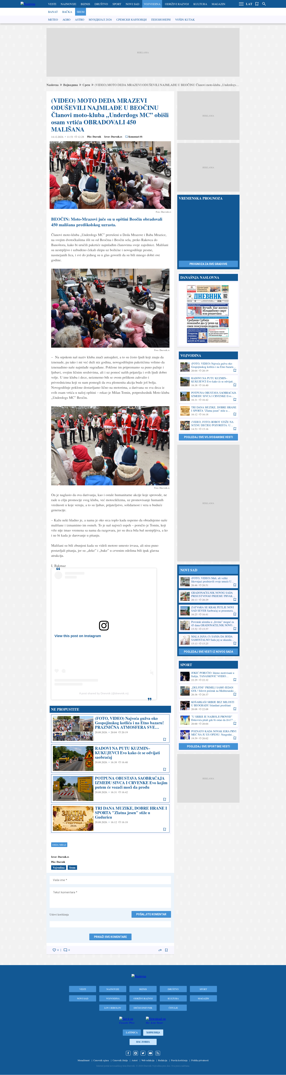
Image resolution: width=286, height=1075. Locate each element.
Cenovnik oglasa (101, 1060)
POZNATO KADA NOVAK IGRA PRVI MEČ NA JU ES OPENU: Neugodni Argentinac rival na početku (208, 735)
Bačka (67, 12)
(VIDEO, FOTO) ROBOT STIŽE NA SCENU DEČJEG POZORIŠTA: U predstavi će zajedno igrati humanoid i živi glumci (208, 425)
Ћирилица (153, 1032)
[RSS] (157, 1053)
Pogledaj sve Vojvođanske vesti (208, 437)
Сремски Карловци (131, 19)
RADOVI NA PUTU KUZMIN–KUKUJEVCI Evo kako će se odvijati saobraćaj (110, 758)
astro (79, 19)
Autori (135, 1060)
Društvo (101, 4)
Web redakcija (147, 1060)
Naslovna (52, 85)
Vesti (52, 4)
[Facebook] (128, 1053)
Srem (80, 12)
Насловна (143, 1041)
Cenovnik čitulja (120, 1060)
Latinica (132, 1032)
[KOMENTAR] (65, 950)
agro (66, 19)
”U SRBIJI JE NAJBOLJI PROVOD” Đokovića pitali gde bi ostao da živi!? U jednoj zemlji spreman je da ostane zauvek (208, 720)
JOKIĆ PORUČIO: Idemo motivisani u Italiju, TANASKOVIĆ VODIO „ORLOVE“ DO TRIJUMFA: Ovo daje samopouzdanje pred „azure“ (208, 676)
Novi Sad (132, 4)
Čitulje (173, 1007)
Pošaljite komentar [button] (151, 914)
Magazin (218, 4)
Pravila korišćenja (179, 1060)
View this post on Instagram (77, 636)
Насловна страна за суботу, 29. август (208, 313)
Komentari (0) (135, 136)
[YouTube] (150, 1053)
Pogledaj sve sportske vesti (208, 746)
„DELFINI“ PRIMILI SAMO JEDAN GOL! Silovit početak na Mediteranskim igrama (208, 691)
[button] (241, 3)
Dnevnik (97, 136)
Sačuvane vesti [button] (257, 3)
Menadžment (83, 1060)
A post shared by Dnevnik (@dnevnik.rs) (104, 693)
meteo (53, 19)
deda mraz (59, 844)
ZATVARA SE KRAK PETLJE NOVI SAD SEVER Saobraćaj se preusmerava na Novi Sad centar (208, 611)
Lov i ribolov (112, 1007)
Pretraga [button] (264, 3)
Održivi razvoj (177, 4)
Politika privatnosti (200, 1060)
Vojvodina (152, 4)
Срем (86, 85)
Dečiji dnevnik (143, 1007)
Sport (116, 4)
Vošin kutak (185, 19)
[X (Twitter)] (143, 1053)
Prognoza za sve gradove (208, 264)
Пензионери (161, 19)
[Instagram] (135, 1053)
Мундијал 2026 (100, 19)
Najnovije (68, 4)
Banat (53, 12)
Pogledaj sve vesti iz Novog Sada (208, 651)
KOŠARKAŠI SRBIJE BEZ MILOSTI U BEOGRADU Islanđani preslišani (208, 705)
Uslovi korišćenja (59, 914)
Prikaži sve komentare (110, 936)
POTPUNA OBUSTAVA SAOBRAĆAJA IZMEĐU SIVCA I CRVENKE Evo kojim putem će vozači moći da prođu (110, 788)
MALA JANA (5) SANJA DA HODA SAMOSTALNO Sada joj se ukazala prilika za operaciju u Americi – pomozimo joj (208, 640)
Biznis (85, 4)
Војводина (70, 85)
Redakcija (162, 1060)
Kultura (200, 4)
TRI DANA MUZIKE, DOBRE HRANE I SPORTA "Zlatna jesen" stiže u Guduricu (110, 818)
